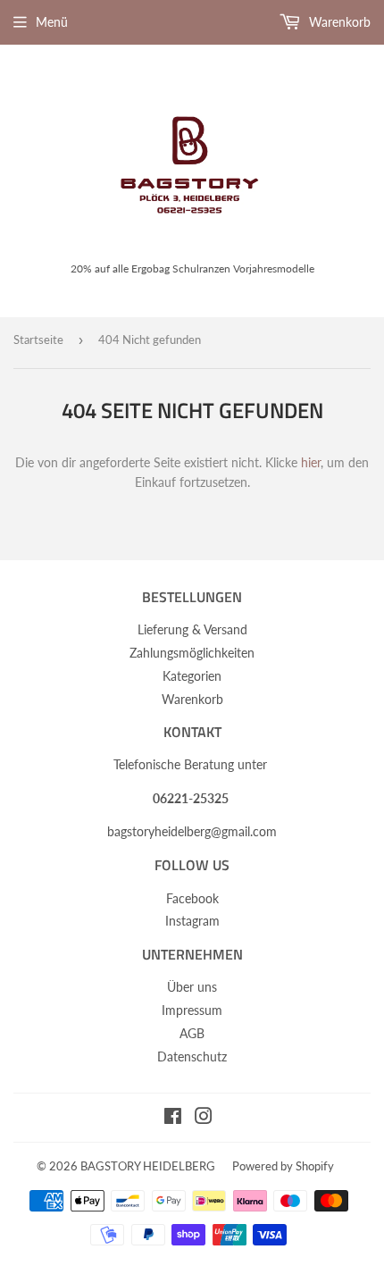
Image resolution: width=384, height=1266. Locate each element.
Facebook (192, 898)
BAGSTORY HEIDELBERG (147, 1166)
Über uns (192, 986)
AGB (192, 1033)
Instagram (192, 920)
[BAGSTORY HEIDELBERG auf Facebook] (172, 1118)
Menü (52, 21)
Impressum (192, 1010)
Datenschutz (192, 1056)
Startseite (38, 339)
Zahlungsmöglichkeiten (192, 652)
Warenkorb (338, 21)
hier (311, 462)
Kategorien (192, 675)
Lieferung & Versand (192, 629)
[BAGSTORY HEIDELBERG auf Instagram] (204, 1118)
